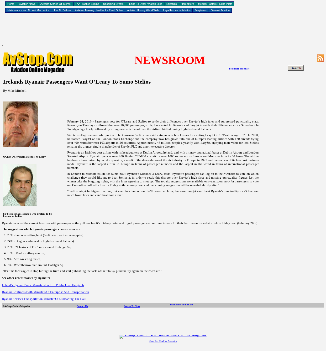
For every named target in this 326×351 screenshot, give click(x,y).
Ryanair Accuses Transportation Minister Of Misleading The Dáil (44, 299)
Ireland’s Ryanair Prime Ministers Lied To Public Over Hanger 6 (43, 285)
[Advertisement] (163, 29)
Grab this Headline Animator (163, 341)
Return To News (132, 306)
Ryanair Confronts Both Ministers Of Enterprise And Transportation (45, 292)
